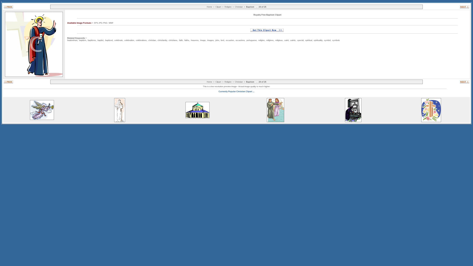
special (300, 40)
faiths (186, 40)
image (203, 40)
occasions (240, 40)
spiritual (308, 40)
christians (173, 40)
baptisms (92, 40)
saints (293, 40)
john (217, 40)
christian (152, 40)
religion (261, 40)
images (210, 40)
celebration (129, 40)
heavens (195, 40)
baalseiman (72, 40)
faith (181, 40)
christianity (162, 40)
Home (209, 7)
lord (222, 40)
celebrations (141, 40)
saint (286, 40)
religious (279, 40)
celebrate (118, 40)
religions (270, 40)
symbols (336, 40)
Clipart (218, 7)
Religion (228, 7)
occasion (230, 40)
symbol (327, 40)
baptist (100, 40)
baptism (82, 40)
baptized (109, 40)
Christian (239, 7)
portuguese (251, 40)
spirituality (318, 40)
